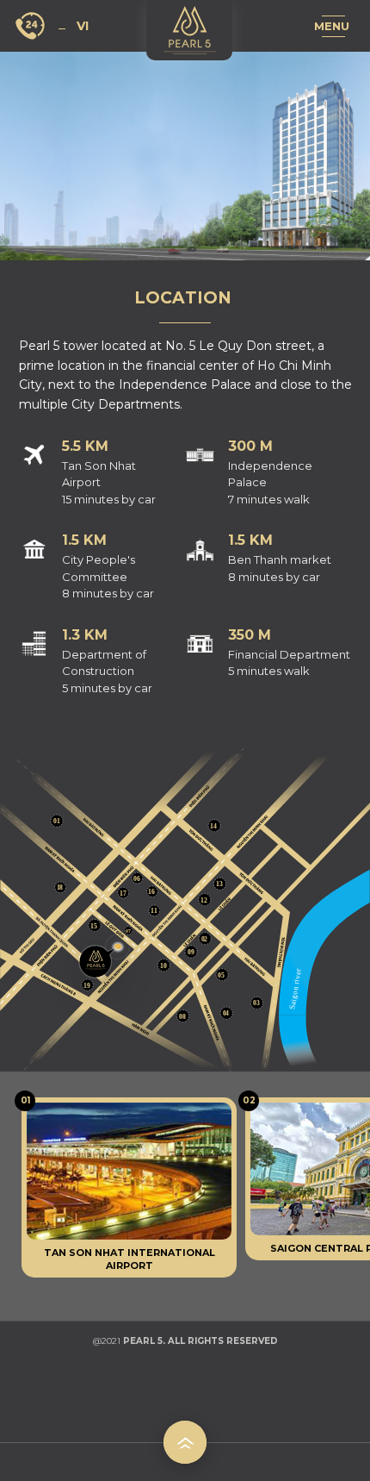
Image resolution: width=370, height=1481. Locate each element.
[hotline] (32, 26)
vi (83, 26)
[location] (99, 958)
